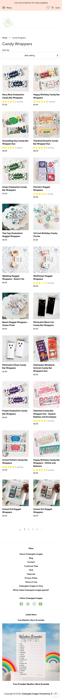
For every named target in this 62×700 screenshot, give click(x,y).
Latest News (31, 614)
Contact (31, 562)
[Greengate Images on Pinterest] (27, 604)
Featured (31, 574)
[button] (8, 101)
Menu (9, 7)
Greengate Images (30, 693)
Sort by (5, 50)
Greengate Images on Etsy (31, 586)
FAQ (31, 570)
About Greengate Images (31, 554)
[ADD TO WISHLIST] (25, 69)
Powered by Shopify (48, 693)
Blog (31, 558)
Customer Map (31, 566)
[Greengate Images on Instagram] (34, 604)
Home (4, 38)
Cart (57, 7)
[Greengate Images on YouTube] (40, 604)
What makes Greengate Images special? (31, 590)
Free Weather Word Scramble (31, 620)
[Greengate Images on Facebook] (21, 604)
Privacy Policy (31, 578)
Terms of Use (31, 582)
